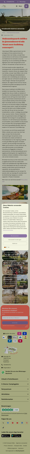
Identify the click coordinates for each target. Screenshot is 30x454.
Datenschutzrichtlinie (8, 230)
